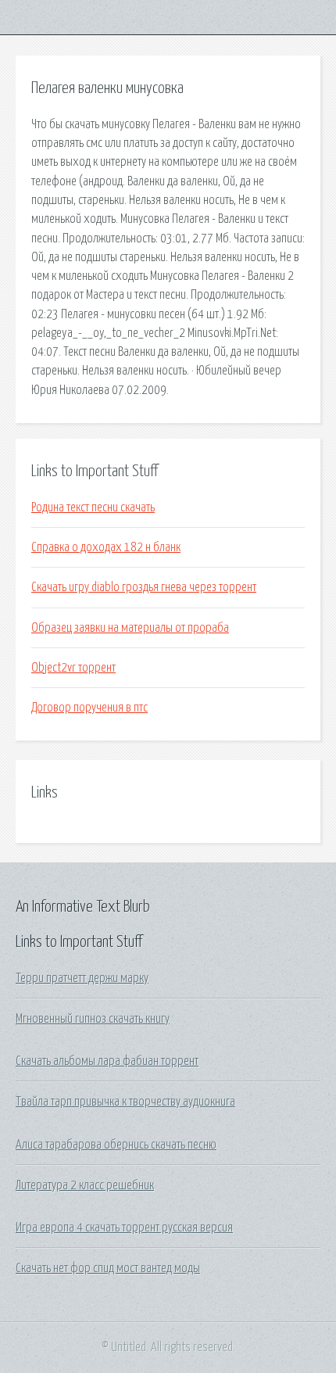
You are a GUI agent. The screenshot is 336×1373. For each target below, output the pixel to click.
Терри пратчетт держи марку (82, 978)
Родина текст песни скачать (93, 507)
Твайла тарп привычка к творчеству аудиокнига (125, 1101)
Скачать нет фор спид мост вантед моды (108, 1268)
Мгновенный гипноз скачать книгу (93, 1019)
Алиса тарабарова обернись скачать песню (116, 1144)
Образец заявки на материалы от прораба (130, 628)
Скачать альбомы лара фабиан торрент (107, 1061)
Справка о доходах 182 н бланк (106, 547)
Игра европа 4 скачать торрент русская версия (124, 1227)
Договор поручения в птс (89, 707)
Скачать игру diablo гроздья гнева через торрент (143, 587)
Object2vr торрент (73, 667)
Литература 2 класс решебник (85, 1185)
